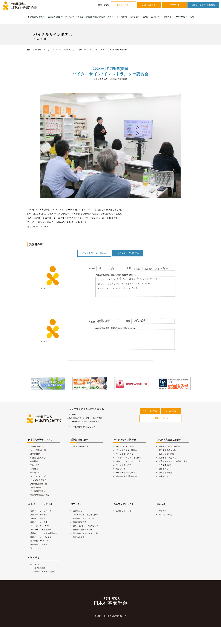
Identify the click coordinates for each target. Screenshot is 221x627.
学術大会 (167, 17)
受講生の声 (82, 50)
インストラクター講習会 (94, 253)
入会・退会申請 (149, 5)
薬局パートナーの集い (38, 522)
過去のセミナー (164, 476)
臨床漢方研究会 (78, 522)
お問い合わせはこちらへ (81, 427)
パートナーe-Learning (38, 526)
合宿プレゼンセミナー (152, 17)
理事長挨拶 (33, 454)
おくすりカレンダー (37, 476)
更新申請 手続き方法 (166, 458)
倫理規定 (32, 469)
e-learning (174, 5)
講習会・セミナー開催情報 (203, 5)
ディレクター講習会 (123, 454)
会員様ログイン (123, 5)
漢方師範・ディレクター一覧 (84, 533)
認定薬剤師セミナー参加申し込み (171, 461)
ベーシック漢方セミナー (82, 518)
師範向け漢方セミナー (81, 530)
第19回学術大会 (164, 515)
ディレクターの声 (122, 465)
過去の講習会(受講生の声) (125, 476)
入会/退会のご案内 (36, 480)
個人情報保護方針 (36, 491)
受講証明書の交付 (55, 17)
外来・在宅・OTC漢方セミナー (85, 526)
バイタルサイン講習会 (74, 17)
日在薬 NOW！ (164, 465)
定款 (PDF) (33, 465)
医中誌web (33, 473)
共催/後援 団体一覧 (37, 484)
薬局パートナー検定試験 (39, 530)
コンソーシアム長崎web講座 (41, 572)
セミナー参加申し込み (124, 473)
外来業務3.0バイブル (38, 541)
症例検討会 (162, 469)
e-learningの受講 (36, 568)
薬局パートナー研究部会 (118, 17)
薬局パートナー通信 (37, 544)
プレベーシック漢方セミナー (84, 515)
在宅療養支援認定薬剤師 (95, 17)
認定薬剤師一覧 (164, 473)
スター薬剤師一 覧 (36, 450)
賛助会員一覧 (34, 487)
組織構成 (32, 461)
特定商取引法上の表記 (38, 495)
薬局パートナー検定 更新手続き (42, 533)
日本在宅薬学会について (36, 17)
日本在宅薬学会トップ (36, 50)
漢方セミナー (135, 17)
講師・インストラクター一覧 (127, 461)
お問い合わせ (102, 5)
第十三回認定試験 (165, 454)
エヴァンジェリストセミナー (127, 458)
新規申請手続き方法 (166, 450)
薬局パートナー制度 (37, 515)
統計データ (119, 469)
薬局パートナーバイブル (39, 537)
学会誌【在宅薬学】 (37, 458)
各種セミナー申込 (36, 518)
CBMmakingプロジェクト (184, 17)
